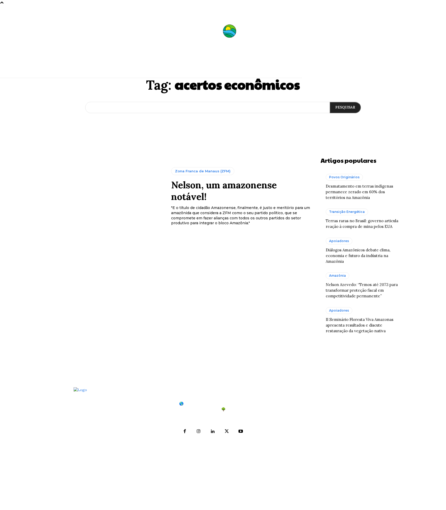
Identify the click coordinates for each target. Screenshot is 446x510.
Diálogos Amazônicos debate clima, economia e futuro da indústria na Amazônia (358, 256)
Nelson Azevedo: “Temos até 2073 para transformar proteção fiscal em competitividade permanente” (362, 290)
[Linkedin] (212, 431)
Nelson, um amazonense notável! (224, 191)
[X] (226, 431)
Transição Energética (347, 212)
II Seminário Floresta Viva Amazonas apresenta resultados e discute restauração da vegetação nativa (359, 325)
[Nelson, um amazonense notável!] (103, 196)
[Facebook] (184, 431)
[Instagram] (198, 431)
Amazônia (337, 275)
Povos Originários (344, 177)
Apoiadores (339, 241)
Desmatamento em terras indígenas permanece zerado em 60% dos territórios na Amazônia (359, 192)
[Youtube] (240, 431)
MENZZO (266, 502)
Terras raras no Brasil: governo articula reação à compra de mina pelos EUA (335, 437)
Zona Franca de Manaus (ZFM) (202, 171)
